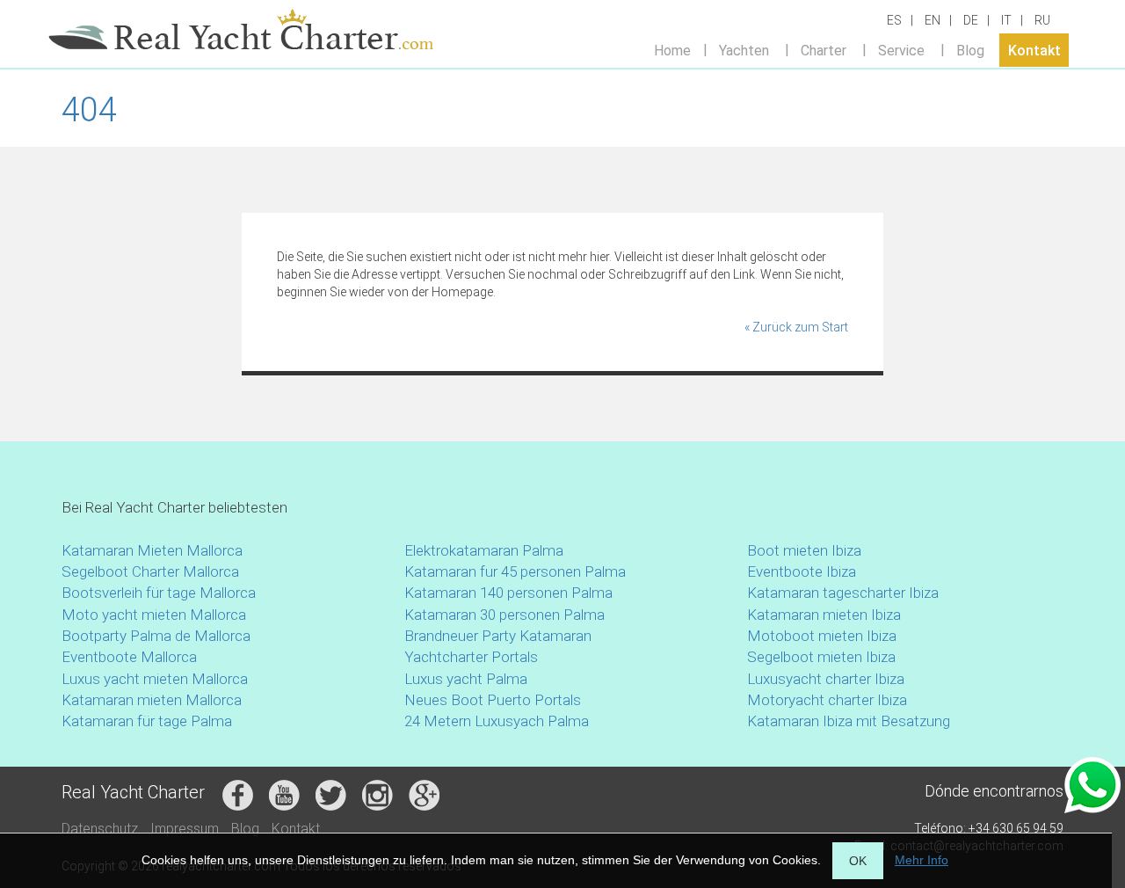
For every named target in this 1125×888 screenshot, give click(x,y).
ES (894, 20)
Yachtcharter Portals (471, 657)
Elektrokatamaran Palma (483, 550)
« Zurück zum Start (796, 327)
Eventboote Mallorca (131, 657)
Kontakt (1034, 49)
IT (1006, 20)
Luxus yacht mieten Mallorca (155, 679)
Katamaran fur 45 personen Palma (515, 571)
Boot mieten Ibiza (804, 550)
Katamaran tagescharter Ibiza (843, 592)
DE (970, 20)
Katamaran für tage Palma (147, 721)
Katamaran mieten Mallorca (152, 700)
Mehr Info (921, 860)
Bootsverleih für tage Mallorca (159, 592)
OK (858, 861)
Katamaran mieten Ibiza (824, 614)
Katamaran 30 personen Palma (504, 614)
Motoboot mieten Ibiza (821, 635)
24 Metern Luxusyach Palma (496, 721)
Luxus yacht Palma (465, 679)
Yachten (744, 49)
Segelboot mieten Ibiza (821, 657)
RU (1042, 20)
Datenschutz (100, 828)
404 (89, 110)
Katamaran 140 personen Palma (508, 592)
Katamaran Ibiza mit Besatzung (848, 721)
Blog (970, 49)
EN (932, 20)
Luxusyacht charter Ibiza (825, 679)
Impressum (184, 828)
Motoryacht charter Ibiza (827, 700)
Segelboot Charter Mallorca (150, 571)
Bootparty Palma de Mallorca (156, 635)
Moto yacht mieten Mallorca (154, 614)
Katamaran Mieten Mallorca (152, 550)
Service (901, 49)
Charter (823, 49)
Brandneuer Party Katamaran (498, 635)
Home (672, 49)
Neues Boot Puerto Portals (492, 700)
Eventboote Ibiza (801, 571)
